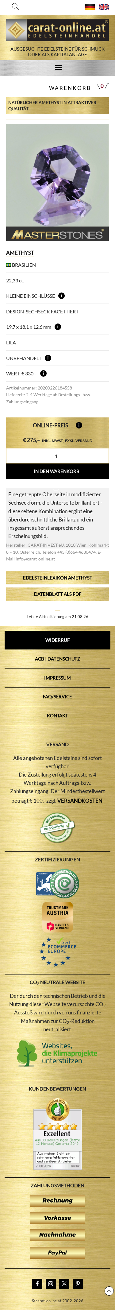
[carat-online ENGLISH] (104, 8)
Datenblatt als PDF (57, 594)
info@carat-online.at (35, 558)
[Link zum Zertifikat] (57, 1168)
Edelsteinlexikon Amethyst (57, 577)
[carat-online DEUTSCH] (90, 8)
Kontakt (57, 715)
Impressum (57, 677)
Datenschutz (64, 658)
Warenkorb (70, 88)
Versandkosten (79, 800)
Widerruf (57, 640)
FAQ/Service (57, 696)
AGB (39, 658)
